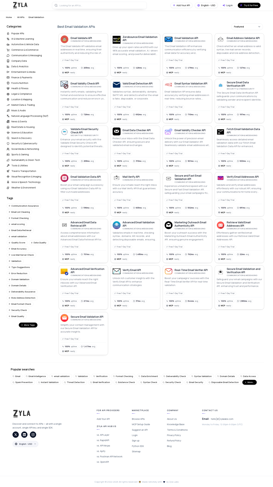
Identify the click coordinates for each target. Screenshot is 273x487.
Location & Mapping (21, 99)
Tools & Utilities (19, 165)
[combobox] (99, 5)
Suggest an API (140, 429)
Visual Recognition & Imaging (26, 176)
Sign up (136, 440)
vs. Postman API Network (109, 456)
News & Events (19, 121)
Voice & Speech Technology (25, 182)
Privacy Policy (174, 435)
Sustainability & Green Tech (25, 159)
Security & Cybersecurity (24, 143)
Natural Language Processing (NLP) (29, 115)
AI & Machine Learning (22, 38)
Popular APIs (17, 33)
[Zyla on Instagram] (33, 434)
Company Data (19, 60)
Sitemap (136, 451)
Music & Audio (18, 110)
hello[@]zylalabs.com (222, 418)
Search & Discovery (21, 138)
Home (9, 17)
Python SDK (138, 446)
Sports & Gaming (20, 154)
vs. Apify (101, 451)
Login (135, 435)
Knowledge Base (176, 424)
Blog (169, 446)
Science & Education (22, 132)
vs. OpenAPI (103, 461)
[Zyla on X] (15, 434)
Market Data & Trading (23, 104)
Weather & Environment (23, 187)
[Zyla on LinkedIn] (24, 434)
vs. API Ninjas (103, 445)
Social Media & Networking (25, 148)
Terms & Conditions (177, 429)
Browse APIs (138, 418)
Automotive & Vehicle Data (25, 44)
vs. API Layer (103, 434)
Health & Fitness (19, 88)
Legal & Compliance (21, 93)
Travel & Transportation (23, 170)
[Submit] (56, 5)
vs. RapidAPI (103, 440)
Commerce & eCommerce (25, 49)
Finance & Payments (21, 77)
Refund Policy (174, 440)
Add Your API (103, 418)
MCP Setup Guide (141, 424)
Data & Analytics (19, 66)
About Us (172, 418)
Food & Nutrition (19, 82)
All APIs (20, 17)
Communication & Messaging (26, 55)
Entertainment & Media (23, 71)
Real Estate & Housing (23, 126)
